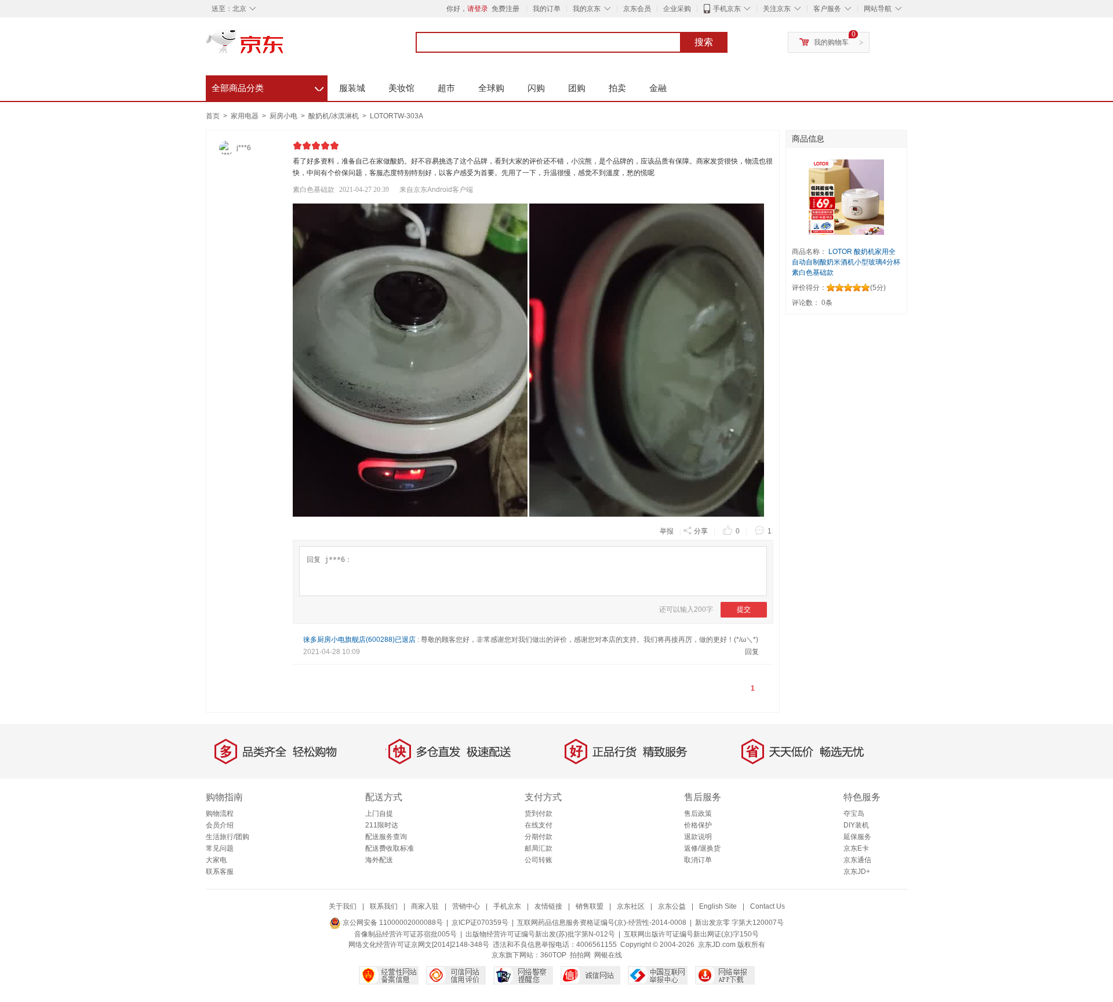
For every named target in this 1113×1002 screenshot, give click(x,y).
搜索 (703, 42)
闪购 (536, 88)
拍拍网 (580, 955)
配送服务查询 (386, 837)
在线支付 (538, 825)
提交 (744, 609)
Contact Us (767, 906)
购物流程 (220, 813)
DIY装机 (856, 825)
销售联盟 (589, 906)
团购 (576, 88)
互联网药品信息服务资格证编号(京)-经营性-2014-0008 (601, 923)
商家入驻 (425, 906)
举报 (667, 531)
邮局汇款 (538, 848)
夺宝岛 (853, 813)
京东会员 (637, 9)
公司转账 (538, 860)
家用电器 (245, 116)
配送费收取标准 (389, 848)
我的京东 (587, 9)
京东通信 (857, 860)
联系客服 (220, 871)
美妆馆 (401, 88)
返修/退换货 (702, 848)
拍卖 (617, 88)
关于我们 (343, 906)
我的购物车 (831, 42)
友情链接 (548, 906)
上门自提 (379, 813)
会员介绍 (220, 825)
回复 (752, 652)
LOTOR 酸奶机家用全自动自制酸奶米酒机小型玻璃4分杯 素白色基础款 (846, 262)
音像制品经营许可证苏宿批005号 (405, 934)
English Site (718, 906)
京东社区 (631, 906)
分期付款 (538, 837)
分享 (701, 531)
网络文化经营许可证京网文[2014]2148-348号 (418, 945)
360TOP (553, 955)
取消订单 (698, 860)
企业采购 (677, 9)
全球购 (491, 88)
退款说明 (698, 837)
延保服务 (857, 837)
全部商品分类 (267, 86)
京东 (284, 46)
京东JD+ (856, 871)
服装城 (352, 88)
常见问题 (220, 848)
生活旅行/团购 (227, 837)
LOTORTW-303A (396, 116)
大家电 (216, 860)
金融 (658, 88)
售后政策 (698, 813)
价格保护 (698, 825)
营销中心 (466, 906)
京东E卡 (856, 848)
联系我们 (384, 906)
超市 (446, 88)
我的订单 (547, 9)
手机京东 (727, 9)
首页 (213, 116)
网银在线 (608, 955)
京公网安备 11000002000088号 (392, 923)
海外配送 (379, 860)
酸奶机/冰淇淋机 (334, 116)
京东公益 (672, 906)
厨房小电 (284, 116)
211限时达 (381, 825)
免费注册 (505, 9)
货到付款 (538, 813)
